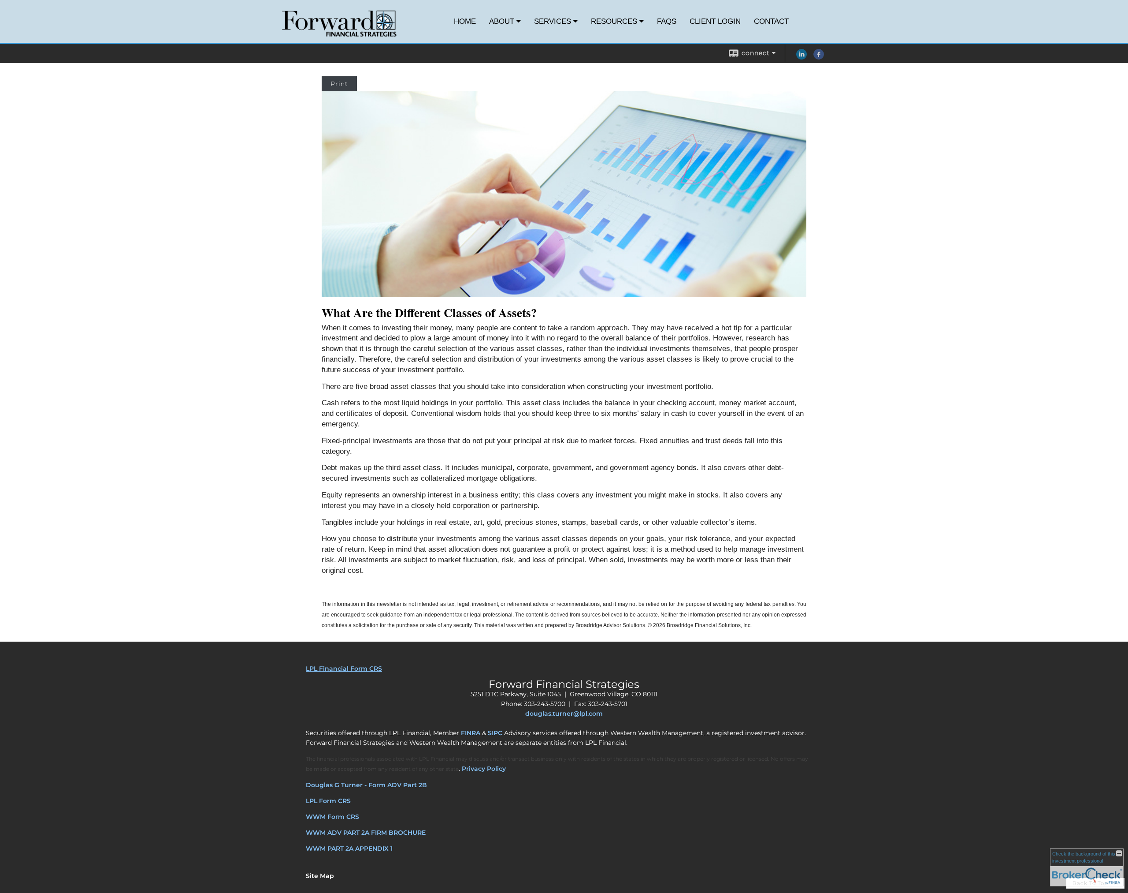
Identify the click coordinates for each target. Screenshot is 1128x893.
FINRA (470, 733)
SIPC (495, 733)
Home (465, 21)
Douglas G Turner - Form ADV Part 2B (366, 785)
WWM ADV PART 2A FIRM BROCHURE (366, 833)
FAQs (666, 21)
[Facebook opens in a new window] (818, 57)
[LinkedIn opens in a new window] (801, 57)
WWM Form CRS (332, 817)
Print (339, 84)
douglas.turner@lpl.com (564, 713)
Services (552, 21)
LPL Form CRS (328, 801)
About (501, 21)
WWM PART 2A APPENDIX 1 (349, 848)
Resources (614, 21)
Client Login (715, 21)
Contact (771, 21)
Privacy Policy (484, 769)
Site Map (320, 876)
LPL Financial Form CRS (344, 669)
